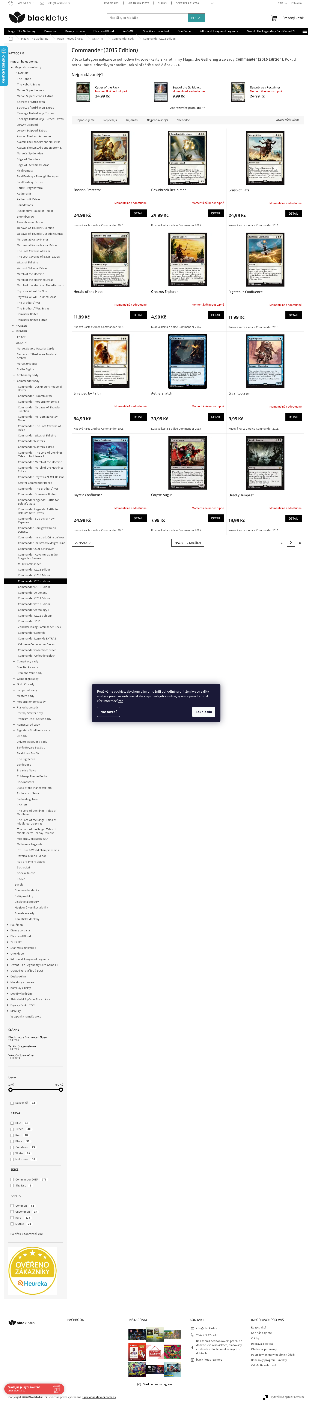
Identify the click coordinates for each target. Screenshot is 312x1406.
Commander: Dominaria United (37, 494)
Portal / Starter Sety (30, 713)
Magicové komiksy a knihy (31, 907)
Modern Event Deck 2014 (32, 839)
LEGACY (21, 337)
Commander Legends (31, 633)
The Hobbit (24, 79)
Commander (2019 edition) (35, 616)
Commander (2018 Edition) (34, 604)
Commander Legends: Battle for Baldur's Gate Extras (38, 511)
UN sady (22, 736)
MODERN (21, 331)
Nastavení (108, 712)
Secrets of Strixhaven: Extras (35, 108)
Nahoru (84, 542)
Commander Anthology (32, 593)
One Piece (17, 954)
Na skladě (25, 1103)
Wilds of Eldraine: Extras (32, 268)
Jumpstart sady (27, 690)
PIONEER (21, 326)
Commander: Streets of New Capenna (36, 520)
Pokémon (17, 925)
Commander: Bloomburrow (35, 396)
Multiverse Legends (29, 844)
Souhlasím (204, 712)
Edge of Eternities (28, 159)
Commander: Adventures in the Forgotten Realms (38, 556)
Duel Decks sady (27, 667)
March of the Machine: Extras (35, 280)
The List (22, 805)
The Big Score (26, 759)
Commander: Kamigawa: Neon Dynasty (37, 530)
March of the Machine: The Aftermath (40, 285)
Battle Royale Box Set (31, 748)
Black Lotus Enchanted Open (27, 1037)
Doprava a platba (187, 3)
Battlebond (24, 765)
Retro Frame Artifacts (31, 862)
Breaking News (26, 770)
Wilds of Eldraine (27, 262)
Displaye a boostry (27, 902)
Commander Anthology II (33, 610)
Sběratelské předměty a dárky (30, 999)
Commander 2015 (30, 1179)
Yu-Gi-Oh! (16, 942)
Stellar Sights (25, 369)
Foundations (25, 205)
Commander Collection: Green (37, 650)
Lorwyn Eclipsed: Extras (32, 130)
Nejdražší (132, 120)
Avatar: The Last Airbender (34, 136)
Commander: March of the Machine (40, 462)
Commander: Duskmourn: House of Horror (40, 389)
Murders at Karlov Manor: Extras (37, 245)
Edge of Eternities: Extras (33, 165)
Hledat (196, 17)
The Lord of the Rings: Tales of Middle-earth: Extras (36, 822)
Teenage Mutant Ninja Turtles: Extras (40, 119)
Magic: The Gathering (24, 62)
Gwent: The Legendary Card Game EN (34, 965)
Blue (21, 1123)
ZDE (179, 65)
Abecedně (183, 120)
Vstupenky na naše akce (26, 1017)
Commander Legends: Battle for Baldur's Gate (38, 502)
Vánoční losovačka (21, 1055)
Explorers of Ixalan (28, 793)
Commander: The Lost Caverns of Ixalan (39, 428)
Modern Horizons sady (31, 702)
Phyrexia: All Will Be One (32, 291)
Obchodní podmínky (264, 1349)
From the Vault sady (29, 673)
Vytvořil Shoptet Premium (287, 1397)
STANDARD (23, 73)
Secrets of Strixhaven (31, 102)
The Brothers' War (28, 303)
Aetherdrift (24, 194)
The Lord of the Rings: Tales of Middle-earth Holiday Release (36, 831)
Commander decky (27, 890)
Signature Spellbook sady (33, 730)
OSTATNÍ (21, 343)
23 (299, 543)
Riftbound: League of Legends (30, 959)
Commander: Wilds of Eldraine (37, 435)
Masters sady (25, 696)
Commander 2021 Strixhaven (36, 549)
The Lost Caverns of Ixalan (34, 251)
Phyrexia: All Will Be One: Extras (36, 297)
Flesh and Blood (21, 936)
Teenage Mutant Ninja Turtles (35, 113)
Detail (138, 213)
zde (120, 701)
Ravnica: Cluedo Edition (32, 856)
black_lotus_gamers (209, 1360)
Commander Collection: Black (36, 656)
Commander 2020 (29, 621)
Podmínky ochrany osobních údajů (273, 1355)
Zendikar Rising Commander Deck (39, 627)
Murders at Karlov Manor (32, 240)
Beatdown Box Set (29, 753)
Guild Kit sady (25, 684)
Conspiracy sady (27, 661)
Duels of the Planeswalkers (34, 788)
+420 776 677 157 (207, 1335)
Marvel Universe (27, 364)
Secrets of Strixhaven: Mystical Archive (37, 356)
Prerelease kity (25, 913)
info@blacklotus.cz (208, 1328)
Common (24, 1206)
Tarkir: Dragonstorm (30, 188)
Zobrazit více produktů (185, 107)
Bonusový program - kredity (269, 1360)
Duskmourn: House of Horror (35, 211)
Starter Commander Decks (35, 483)
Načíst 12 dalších (188, 542)
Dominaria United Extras (32, 320)
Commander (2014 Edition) (34, 575)
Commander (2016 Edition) (34, 587)
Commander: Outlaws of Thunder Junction (39, 409)
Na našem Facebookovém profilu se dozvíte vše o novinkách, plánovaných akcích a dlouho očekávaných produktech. (219, 1347)
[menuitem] (22, 31)
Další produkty (24, 896)
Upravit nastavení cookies (99, 1397)
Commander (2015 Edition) (34, 581)
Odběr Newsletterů (263, 1365)
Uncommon (26, 1212)
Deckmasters (25, 782)
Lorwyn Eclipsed (27, 125)
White (22, 1153)
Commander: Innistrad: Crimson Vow (41, 537)
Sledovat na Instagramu (158, 1384)
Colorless (25, 1147)
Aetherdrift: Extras (28, 199)
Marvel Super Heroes (30, 90)
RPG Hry (16, 1011)
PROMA (20, 879)
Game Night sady (28, 679)
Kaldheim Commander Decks (36, 644)
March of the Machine (30, 274)
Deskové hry (19, 976)
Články (162, 3)
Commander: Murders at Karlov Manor (38, 419)
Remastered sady (28, 725)
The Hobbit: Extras (29, 84)
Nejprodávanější (157, 120)
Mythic (23, 1224)
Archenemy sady (27, 375)
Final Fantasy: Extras (30, 182)
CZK (280, 3)
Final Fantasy (25, 171)
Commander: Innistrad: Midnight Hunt (41, 543)
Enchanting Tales (28, 799)
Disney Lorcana (20, 930)
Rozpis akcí (111, 3)
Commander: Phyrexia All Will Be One (41, 477)
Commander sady (28, 381)
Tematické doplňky (27, 919)
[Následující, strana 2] (291, 543)
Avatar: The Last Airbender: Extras (38, 142)
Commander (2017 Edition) (34, 598)
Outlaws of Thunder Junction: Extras (40, 234)
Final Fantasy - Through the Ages (38, 176)
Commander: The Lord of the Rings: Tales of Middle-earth (40, 455)
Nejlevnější (111, 120)
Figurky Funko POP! (23, 1005)
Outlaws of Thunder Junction (35, 228)
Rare (22, 1218)
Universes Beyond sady (32, 742)
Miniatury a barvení (23, 982)
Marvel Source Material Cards (35, 349)
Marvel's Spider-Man (30, 153)
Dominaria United (28, 314)
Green (22, 1129)
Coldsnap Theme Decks (32, 776)
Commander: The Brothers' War (38, 489)
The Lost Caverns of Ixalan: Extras (38, 257)
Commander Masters (31, 441)
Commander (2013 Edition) (34, 570)
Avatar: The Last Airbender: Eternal (39, 148)
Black (22, 1141)
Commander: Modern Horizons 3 (38, 402)
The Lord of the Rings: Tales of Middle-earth (36, 813)
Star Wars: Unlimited (23, 948)
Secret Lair (24, 867)
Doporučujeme (85, 120)
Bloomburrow (25, 217)
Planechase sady (28, 707)
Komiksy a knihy (21, 988)
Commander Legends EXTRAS (37, 639)
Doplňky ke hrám (21, 994)
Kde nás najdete (138, 3)
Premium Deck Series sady (34, 719)
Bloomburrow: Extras (30, 222)
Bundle (19, 885)
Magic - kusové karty (28, 67)
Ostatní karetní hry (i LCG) (27, 971)
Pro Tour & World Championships (38, 850)
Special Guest (26, 873)
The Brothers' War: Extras (33, 308)
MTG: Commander (29, 564)
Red (21, 1135)
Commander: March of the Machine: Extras (40, 470)
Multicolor (25, 1159)
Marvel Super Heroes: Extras (35, 96)
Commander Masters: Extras (36, 447)
